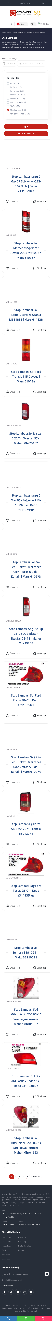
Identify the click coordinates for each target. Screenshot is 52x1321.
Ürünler (14, 32)
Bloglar (4, 1250)
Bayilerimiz (22, 1237)
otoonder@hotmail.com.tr (29, 1224)
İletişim (41, 3)
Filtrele (9, 63)
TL (32, 24)
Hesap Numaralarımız (26, 3)
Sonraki (37, 1176)
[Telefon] (8, 1318)
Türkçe (23, 24)
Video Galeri (6, 1258)
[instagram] (43, 1318)
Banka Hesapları (24, 1245)
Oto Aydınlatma (26, 32)
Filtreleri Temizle (26, 133)
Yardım (10, 3)
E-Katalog (22, 1241)
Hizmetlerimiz (7, 1245)
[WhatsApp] (26, 1318)
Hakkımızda (6, 1237)
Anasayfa (5, 32)
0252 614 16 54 (8, 1224)
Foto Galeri (6, 1254)
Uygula (26, 126)
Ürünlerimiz (6, 1241)
